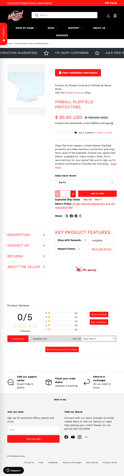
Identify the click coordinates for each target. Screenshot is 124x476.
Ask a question (86, 132)
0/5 (25, 317)
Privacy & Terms (110, 462)
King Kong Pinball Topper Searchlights (29, 3)
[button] (64, 132)
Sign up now (33, 439)
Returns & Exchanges (72, 462)
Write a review (104, 132)
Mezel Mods (19, 456)
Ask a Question (99, 322)
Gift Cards (111, 3)
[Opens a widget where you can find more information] (13, 470)
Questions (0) (40, 338)
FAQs (41, 462)
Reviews (3, 32)
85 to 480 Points (101, 249)
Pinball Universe (74, 92)
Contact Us (29, 462)
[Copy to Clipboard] (80, 216)
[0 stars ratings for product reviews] (25, 326)
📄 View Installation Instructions (78, 72)
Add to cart (97, 193)
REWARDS (62, 35)
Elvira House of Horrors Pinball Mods (31, 43)
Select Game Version (66, 175)
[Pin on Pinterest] (76, 216)
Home (9, 43)
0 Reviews (25, 331)
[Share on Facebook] (71, 216)
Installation (53, 462)
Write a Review (99, 314)
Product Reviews (18, 305)
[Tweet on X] (67, 216)
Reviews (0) (18, 338)
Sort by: (77, 338)
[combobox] (64, 15)
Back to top (60, 399)
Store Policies (92, 462)
